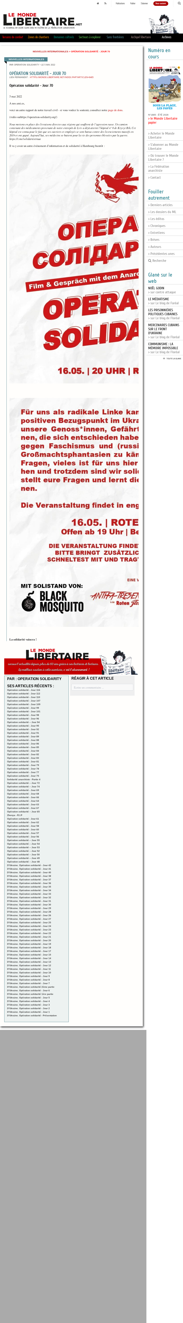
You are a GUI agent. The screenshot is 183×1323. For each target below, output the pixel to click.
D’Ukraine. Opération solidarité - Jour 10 (29, 972)
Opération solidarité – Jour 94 (23, 722)
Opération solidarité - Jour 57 (23, 833)
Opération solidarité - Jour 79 (23, 765)
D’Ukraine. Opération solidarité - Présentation (32, 1015)
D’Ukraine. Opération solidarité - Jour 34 (29, 890)
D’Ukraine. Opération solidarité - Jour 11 (29, 969)
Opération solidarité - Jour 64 (23, 801)
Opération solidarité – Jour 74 (23, 786)
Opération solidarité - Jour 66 (23, 797)
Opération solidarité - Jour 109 (23, 704)
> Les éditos (156, 219)
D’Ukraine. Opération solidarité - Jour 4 (28, 1001)
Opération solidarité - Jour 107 (23, 701)
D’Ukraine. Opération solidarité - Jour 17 (29, 951)
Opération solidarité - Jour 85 (23, 747)
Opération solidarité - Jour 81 (23, 761)
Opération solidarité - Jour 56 (23, 836)
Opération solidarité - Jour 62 (23, 822)
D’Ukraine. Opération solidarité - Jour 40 (29, 872)
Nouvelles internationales (50, 51)
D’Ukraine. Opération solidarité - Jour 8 (28, 980)
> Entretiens (156, 233)
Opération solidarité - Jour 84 (23, 751)
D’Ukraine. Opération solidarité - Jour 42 (29, 865)
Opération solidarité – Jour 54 (23, 844)
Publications (120, 3)
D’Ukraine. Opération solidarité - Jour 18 (29, 947)
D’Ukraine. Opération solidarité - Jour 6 (28, 990)
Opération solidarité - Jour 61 (23, 819)
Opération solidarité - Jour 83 (23, 758)
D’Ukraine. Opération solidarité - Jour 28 (29, 912)
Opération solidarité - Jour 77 (23, 772)
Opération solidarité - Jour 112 (23, 693)
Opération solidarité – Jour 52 (23, 851)
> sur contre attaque (162, 290)
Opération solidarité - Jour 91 (23, 733)
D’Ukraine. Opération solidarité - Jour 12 (29, 965)
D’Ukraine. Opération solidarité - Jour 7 (28, 983)
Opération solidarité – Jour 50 (23, 854)
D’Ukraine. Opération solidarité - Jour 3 (28, 1005)
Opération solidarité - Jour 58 (23, 826)
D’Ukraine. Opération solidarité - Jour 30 (29, 904)
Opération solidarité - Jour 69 (23, 790)
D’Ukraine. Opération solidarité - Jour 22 (29, 933)
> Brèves (153, 240)
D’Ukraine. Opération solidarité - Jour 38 (29, 876)
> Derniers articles (160, 205)
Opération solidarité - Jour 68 (23, 794)
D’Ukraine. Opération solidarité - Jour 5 (28, 997)
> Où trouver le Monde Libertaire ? (163, 158)
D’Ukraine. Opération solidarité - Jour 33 (29, 894)
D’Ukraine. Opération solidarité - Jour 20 (29, 940)
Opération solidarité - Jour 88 (23, 740)
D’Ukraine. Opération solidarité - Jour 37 (29, 879)
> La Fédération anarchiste (158, 169)
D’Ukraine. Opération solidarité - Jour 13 (29, 962)
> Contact (154, 177)
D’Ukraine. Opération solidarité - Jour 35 (29, 887)
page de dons (115, 110)
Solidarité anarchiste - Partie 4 (23, 779)
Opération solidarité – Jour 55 (23, 840)
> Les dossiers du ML (162, 212)
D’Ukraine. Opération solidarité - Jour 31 (29, 901)
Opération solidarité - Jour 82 (23, 754)
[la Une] (98, 3)
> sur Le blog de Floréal (164, 314)
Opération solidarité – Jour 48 (23, 861)
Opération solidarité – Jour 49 (23, 858)
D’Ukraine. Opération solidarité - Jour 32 (29, 897)
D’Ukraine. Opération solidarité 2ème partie (30, 987)
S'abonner (144, 3)
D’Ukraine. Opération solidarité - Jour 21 (29, 937)
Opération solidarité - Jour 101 (23, 711)
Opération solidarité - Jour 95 (23, 726)
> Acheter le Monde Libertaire (161, 135)
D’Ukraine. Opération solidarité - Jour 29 (29, 908)
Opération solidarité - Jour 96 (23, 718)
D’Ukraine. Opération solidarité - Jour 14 (29, 958)
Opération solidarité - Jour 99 (23, 708)
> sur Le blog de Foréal (163, 301)
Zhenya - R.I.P (14, 815)
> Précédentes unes (161, 254)
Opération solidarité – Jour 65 (23, 811)
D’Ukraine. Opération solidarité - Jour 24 (29, 926)
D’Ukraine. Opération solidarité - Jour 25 (29, 922)
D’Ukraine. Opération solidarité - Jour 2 (28, 1008)
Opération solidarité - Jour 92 (23, 729)
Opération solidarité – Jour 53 (23, 847)
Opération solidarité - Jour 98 (23, 715)
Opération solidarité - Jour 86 (23, 743)
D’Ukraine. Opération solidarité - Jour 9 (28, 976)
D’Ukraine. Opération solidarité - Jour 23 (29, 929)
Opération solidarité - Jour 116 (23, 690)
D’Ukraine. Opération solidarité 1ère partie (30, 994)
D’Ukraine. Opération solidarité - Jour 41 (29, 869)
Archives (166, 37)
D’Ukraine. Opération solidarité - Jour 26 (29, 915)
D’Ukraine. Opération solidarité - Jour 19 (29, 944)
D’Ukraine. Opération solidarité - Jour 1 (28, 1012)
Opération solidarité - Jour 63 (23, 804)
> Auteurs (154, 247)
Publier (132, 3)
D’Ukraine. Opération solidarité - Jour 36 (29, 883)
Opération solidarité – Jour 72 (23, 783)
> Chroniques (156, 226)
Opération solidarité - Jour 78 (23, 768)
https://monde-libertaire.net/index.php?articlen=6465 (62, 77)
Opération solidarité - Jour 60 (23, 829)
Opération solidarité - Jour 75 (23, 776)
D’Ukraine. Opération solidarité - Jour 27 (29, 919)
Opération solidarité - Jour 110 (23, 697)
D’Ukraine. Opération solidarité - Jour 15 (29, 954)
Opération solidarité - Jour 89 (23, 736)
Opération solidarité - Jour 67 (23, 808)
